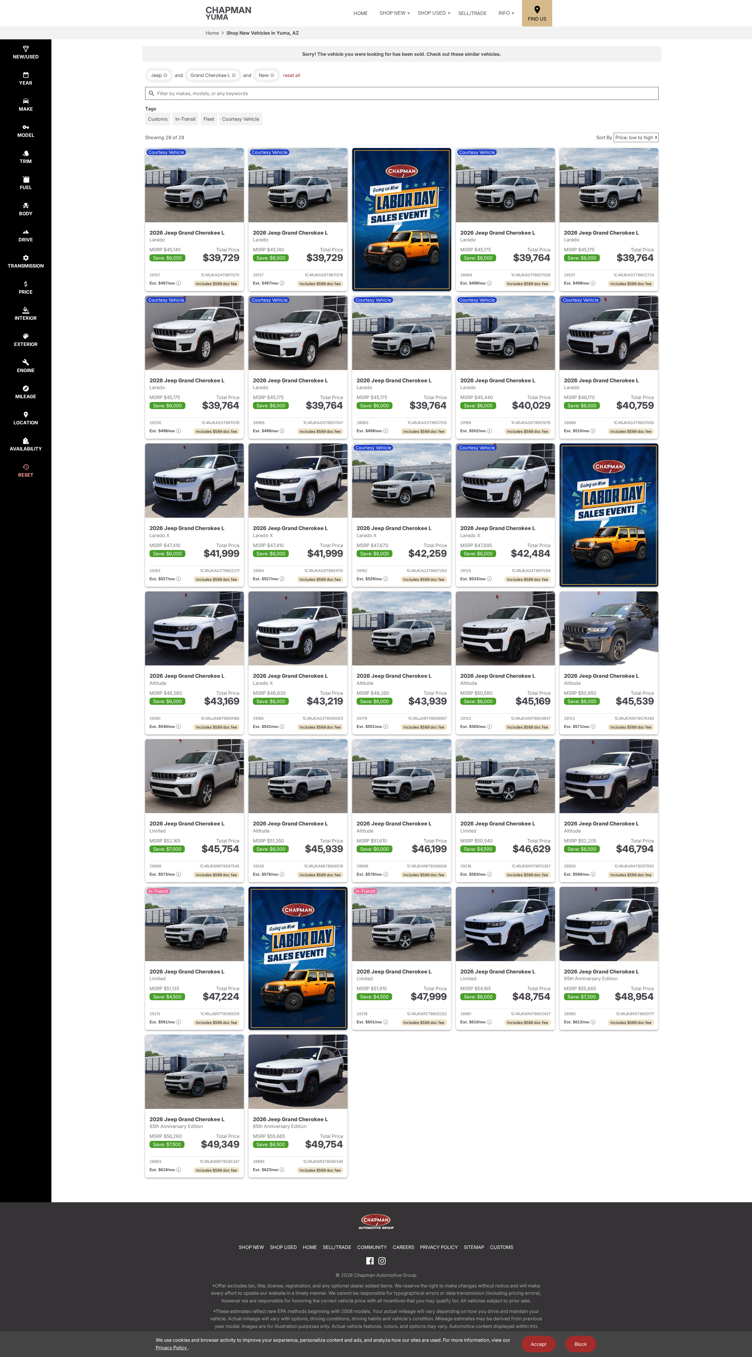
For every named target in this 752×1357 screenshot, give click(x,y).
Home (361, 13)
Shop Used (432, 13)
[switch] (157, 118)
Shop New (392, 13)
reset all (291, 75)
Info (504, 13)
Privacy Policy (439, 1247)
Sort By (604, 137)
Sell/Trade (472, 13)
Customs (501, 1247)
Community (372, 1247)
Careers (403, 1247)
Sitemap (474, 1247)
